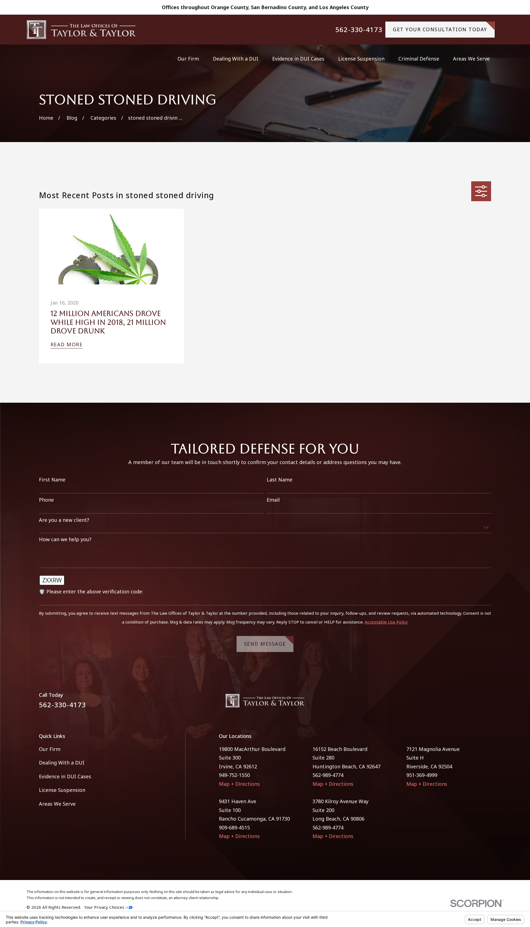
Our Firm (49, 749)
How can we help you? (65, 539)
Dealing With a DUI (61, 762)
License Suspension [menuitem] (361, 58)
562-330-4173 (358, 29)
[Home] (81, 29)
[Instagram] (487, 703)
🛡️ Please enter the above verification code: (91, 592)
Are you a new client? (64, 520)
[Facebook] (471, 703)
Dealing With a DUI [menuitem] (235, 58)
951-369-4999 (421, 775)
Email (273, 500)
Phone (46, 500)
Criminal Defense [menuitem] (418, 58)
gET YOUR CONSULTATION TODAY (440, 29)
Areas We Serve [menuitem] (471, 58)
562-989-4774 (327, 775)
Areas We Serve (57, 803)
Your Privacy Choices (104, 907)
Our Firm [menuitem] (188, 58)
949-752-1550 (234, 775)
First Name (52, 480)
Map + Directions (239, 784)
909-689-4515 (234, 827)
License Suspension (62, 790)
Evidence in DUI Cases (65, 776)
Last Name (279, 480)
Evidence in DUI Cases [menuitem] (298, 58)
